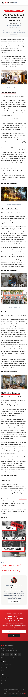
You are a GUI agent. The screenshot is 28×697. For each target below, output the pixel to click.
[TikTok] (11, 654)
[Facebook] (19, 654)
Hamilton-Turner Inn (6, 415)
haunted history (5, 106)
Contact (3, 683)
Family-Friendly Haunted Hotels (14, 10)
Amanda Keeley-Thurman (14, 23)
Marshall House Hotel (8, 102)
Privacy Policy (4, 680)
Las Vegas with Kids (6, 664)
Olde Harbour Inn (11, 216)
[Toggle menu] (25, 2)
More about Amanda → (14, 601)
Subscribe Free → (14, 635)
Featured (16, 570)
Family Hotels (4, 670)
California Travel (5, 667)
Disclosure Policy (5, 677)
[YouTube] (7, 654)
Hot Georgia (16, 567)
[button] (14, 280)
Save (15, 539)
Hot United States (7, 570)
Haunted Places (6, 567)
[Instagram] (2, 654)
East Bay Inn (5, 312)
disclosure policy (13, 34)
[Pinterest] (15, 654)
